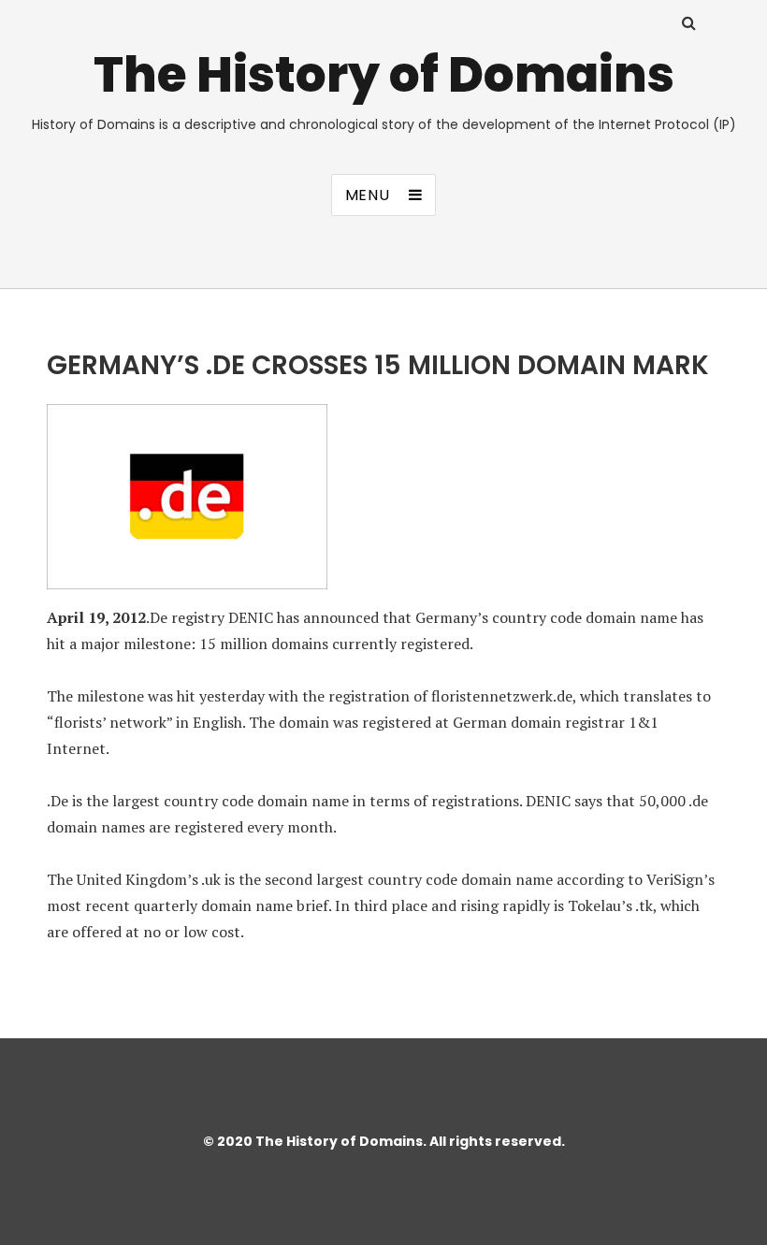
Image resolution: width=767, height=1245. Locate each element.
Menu (367, 195)
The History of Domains (384, 74)
